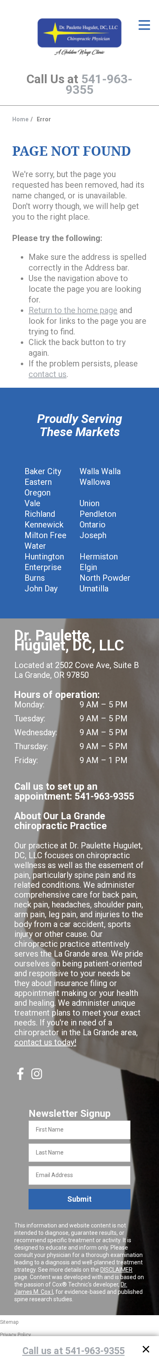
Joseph (93, 535)
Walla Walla (100, 471)
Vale (32, 503)
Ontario (93, 525)
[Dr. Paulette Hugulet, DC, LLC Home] (79, 37)
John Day (40, 588)
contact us (47, 374)
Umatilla (94, 588)
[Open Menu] (144, 25)
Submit (79, 1199)
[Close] (146, 1350)
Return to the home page (73, 310)
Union (89, 503)
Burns (34, 578)
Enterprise (43, 567)
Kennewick (44, 525)
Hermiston (99, 556)
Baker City (42, 471)
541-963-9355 (99, 84)
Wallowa (95, 482)
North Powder (105, 578)
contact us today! (45, 1042)
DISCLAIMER (116, 1269)
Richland (39, 514)
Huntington (44, 556)
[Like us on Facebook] (20, 1077)
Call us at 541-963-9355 (73, 1351)
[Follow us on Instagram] (37, 1077)
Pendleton (98, 514)
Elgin (88, 567)
